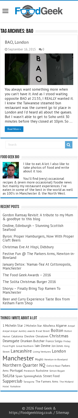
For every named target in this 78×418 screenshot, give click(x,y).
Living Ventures (42, 351)
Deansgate (11, 340)
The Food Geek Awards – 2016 (27, 275)
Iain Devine (42, 345)
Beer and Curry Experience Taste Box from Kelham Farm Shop (36, 301)
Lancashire (21, 351)
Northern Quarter (20, 365)
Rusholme (42, 371)
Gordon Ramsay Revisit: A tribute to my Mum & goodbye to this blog (38, 217)
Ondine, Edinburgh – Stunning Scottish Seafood (33, 227)
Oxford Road (53, 365)
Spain (19, 376)
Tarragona (28, 381)
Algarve (61, 325)
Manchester (18, 358)
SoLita (8, 375)
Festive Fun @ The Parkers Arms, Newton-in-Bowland (39, 255)
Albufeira (49, 326)
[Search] (68, 144)
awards (31, 331)
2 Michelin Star (33, 326)
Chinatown (42, 336)
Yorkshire (15, 386)
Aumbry (22, 331)
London (59, 351)
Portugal (16, 370)
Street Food (51, 376)
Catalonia (17, 336)
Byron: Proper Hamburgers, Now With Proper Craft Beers (38, 238)
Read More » (14, 129)
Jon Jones (57, 346)
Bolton (57, 330)
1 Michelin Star (13, 325)
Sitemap (62, 412)
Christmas (58, 335)
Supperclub (12, 381)
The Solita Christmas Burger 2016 (29, 281)
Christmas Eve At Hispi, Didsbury (28, 247)
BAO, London (17, 42)
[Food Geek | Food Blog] (39, 10)
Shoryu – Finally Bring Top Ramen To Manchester (31, 290)
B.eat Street (43, 331)
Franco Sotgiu (54, 341)
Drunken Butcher (32, 341)
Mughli (39, 359)
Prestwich (29, 370)
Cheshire (29, 336)
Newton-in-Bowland (56, 359)
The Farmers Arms (46, 381)
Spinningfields (33, 376)
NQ (42, 365)
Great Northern (25, 346)
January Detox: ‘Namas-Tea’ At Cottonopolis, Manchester (37, 266)
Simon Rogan (57, 370)
